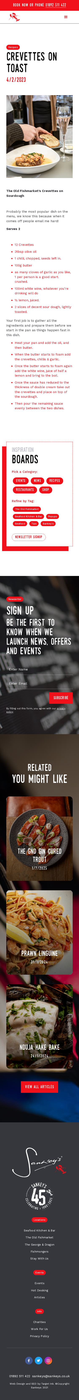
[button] (39, 5)
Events (20, 481)
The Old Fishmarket (27, 509)
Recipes (55, 481)
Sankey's (48, 523)
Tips (33, 523)
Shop (45, 490)
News (37, 481)
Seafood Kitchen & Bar (28, 516)
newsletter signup (28, 537)
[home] (13, 17)
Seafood (20, 523)
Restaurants (25, 490)
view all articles (39, 1087)
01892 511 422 (56, 5)
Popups (52, 516)
